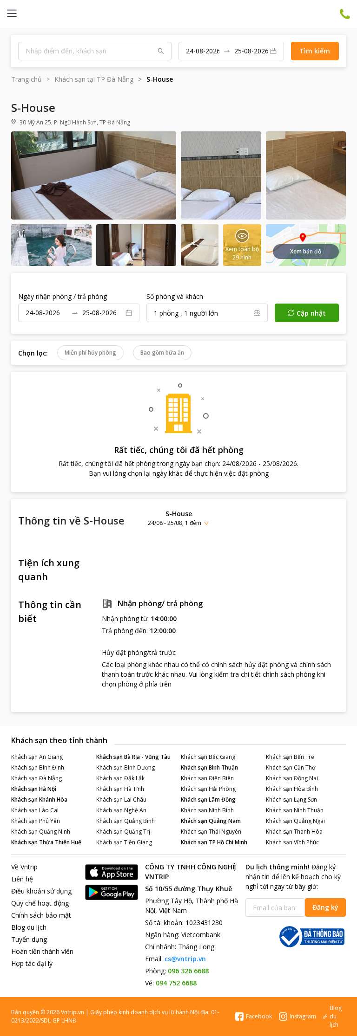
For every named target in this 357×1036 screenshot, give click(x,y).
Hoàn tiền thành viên (42, 951)
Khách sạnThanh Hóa (294, 831)
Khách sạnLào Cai (35, 810)
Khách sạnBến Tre (290, 757)
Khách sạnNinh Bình (207, 810)
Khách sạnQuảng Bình (125, 821)
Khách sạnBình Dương (125, 767)
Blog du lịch (28, 927)
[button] (178, 518)
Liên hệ (22, 878)
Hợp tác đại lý (32, 963)
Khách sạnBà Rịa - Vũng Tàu (133, 757)
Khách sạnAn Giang (37, 757)
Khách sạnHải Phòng (208, 789)
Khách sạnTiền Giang (124, 842)
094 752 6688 (176, 982)
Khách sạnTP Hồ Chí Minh (214, 842)
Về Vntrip (24, 866)
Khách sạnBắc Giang (208, 757)
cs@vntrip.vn (185, 958)
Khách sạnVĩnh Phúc (292, 842)
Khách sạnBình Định (37, 767)
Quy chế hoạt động (40, 903)
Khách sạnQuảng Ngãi (295, 821)
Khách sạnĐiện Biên (207, 778)
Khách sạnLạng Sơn (291, 799)
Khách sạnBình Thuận (209, 767)
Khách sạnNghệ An (121, 810)
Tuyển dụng (29, 939)
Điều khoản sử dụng (41, 891)
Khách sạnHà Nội (33, 789)
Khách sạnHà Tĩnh (120, 789)
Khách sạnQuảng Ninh (40, 831)
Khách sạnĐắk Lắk (120, 778)
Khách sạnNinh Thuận (295, 810)
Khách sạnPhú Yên (35, 821)
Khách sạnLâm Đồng (208, 799)
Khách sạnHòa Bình (292, 789)
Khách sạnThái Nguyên (211, 831)
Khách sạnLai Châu (121, 799)
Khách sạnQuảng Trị (123, 831)
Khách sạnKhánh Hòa (39, 799)
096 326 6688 (188, 970)
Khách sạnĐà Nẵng (36, 778)
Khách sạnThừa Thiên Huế (46, 842)
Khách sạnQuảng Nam (211, 821)
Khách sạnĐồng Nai (292, 778)
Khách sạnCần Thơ (290, 767)
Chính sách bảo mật (41, 915)
